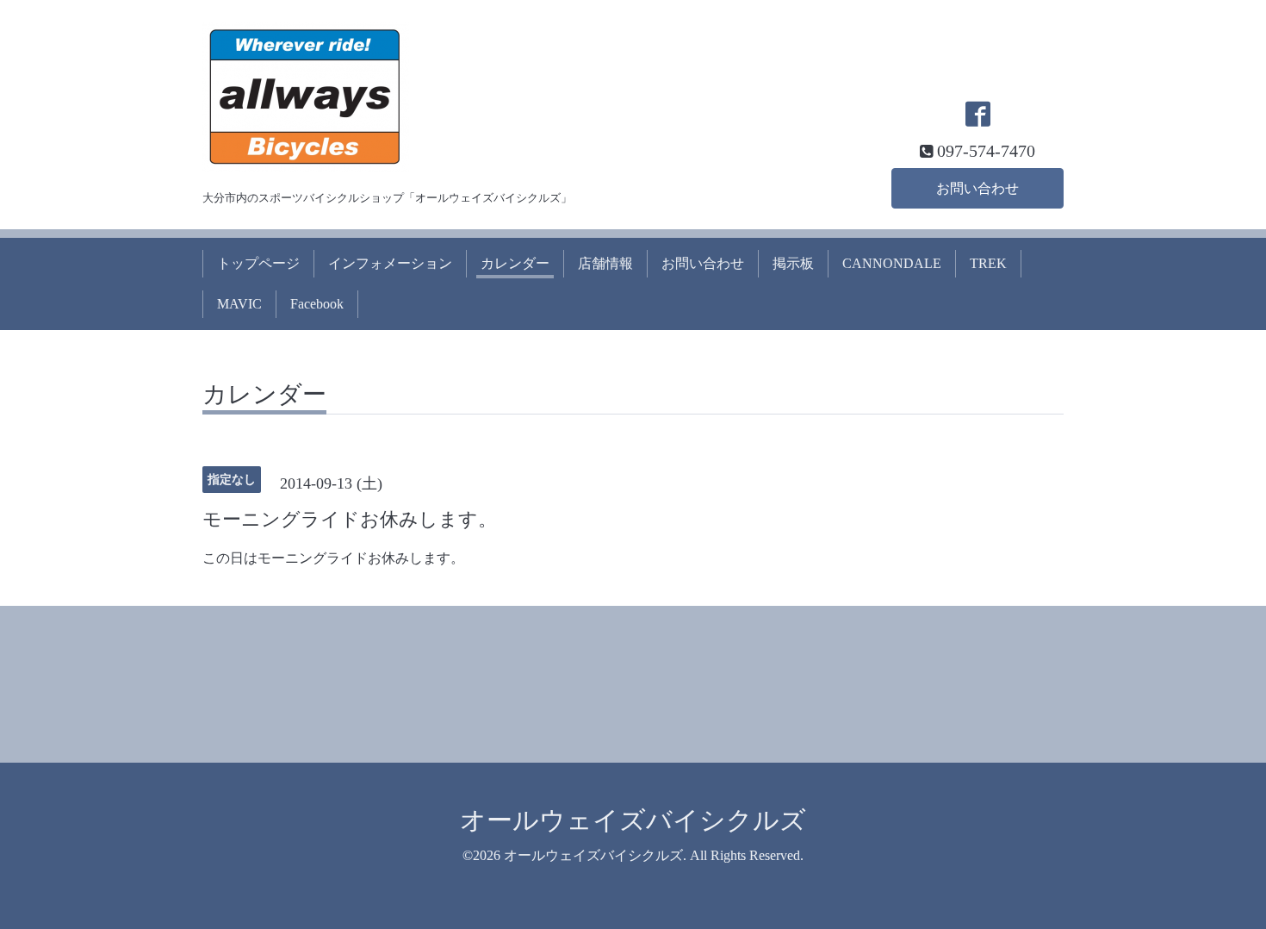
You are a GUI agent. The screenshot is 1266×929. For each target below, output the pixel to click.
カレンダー (515, 263)
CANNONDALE (891, 263)
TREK (988, 263)
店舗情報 (605, 263)
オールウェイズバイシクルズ (633, 820)
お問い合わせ (977, 188)
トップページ (258, 263)
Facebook (317, 303)
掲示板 (793, 263)
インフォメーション (390, 263)
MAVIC (239, 303)
